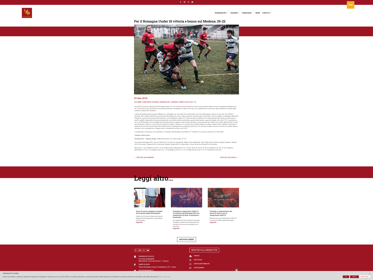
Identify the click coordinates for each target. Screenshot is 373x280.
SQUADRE (234, 13)
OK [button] (346, 276)
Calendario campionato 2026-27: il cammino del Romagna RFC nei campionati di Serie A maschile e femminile (186, 214)
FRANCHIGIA (246, 13)
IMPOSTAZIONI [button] (365, 276)
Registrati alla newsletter (204, 250)
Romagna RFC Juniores (169, 102)
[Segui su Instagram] (184, 2)
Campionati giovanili (150, 102)
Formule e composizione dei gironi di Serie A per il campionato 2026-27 (221, 213)
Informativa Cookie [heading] (11, 273)
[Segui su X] (188, 2)
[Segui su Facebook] (180, 2)
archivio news (186, 239)
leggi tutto (139, 222)
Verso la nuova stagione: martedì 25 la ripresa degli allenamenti (149, 212)
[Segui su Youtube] (192, 2)
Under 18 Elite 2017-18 (187, 102)
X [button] (369, 273)
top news (137, 102)
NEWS (257, 13)
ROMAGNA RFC (220, 13)
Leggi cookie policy (165, 277)
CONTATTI (266, 13)
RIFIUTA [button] (354, 276)
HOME (350, 5)
